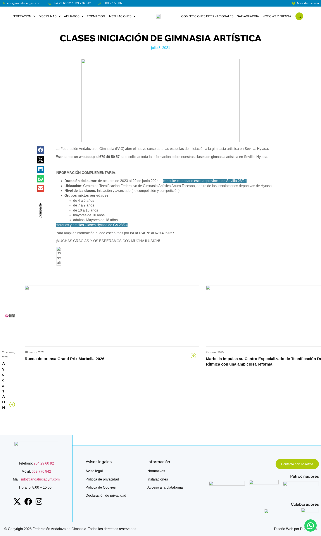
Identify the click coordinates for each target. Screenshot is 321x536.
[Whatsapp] (310, 525)
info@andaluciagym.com (40, 479)
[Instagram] (39, 501)
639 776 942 (82, 3)
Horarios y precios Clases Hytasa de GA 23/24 (92, 225)
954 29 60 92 (62, 3)
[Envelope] (55, 501)
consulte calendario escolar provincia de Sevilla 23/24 (205, 181)
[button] (40, 150)
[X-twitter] (17, 501)
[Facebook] (28, 501)
